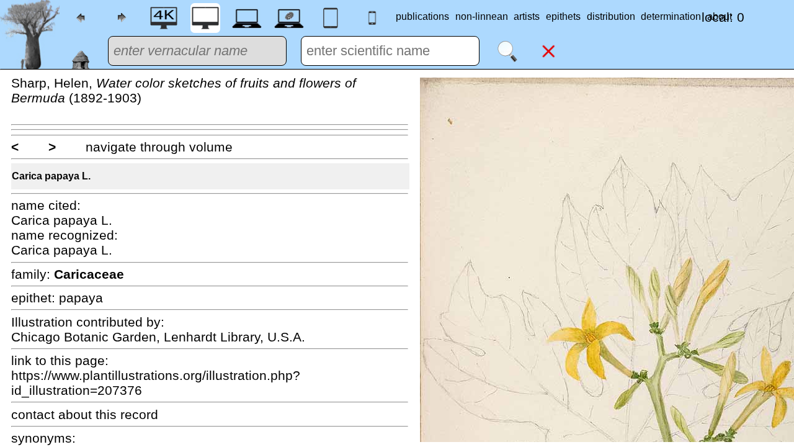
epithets (563, 16)
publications (422, 16)
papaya (81, 298)
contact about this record (84, 414)
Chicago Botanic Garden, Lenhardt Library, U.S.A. (158, 337)
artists (527, 16)
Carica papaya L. (51, 176)
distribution (611, 16)
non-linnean (481, 16)
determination (671, 16)
